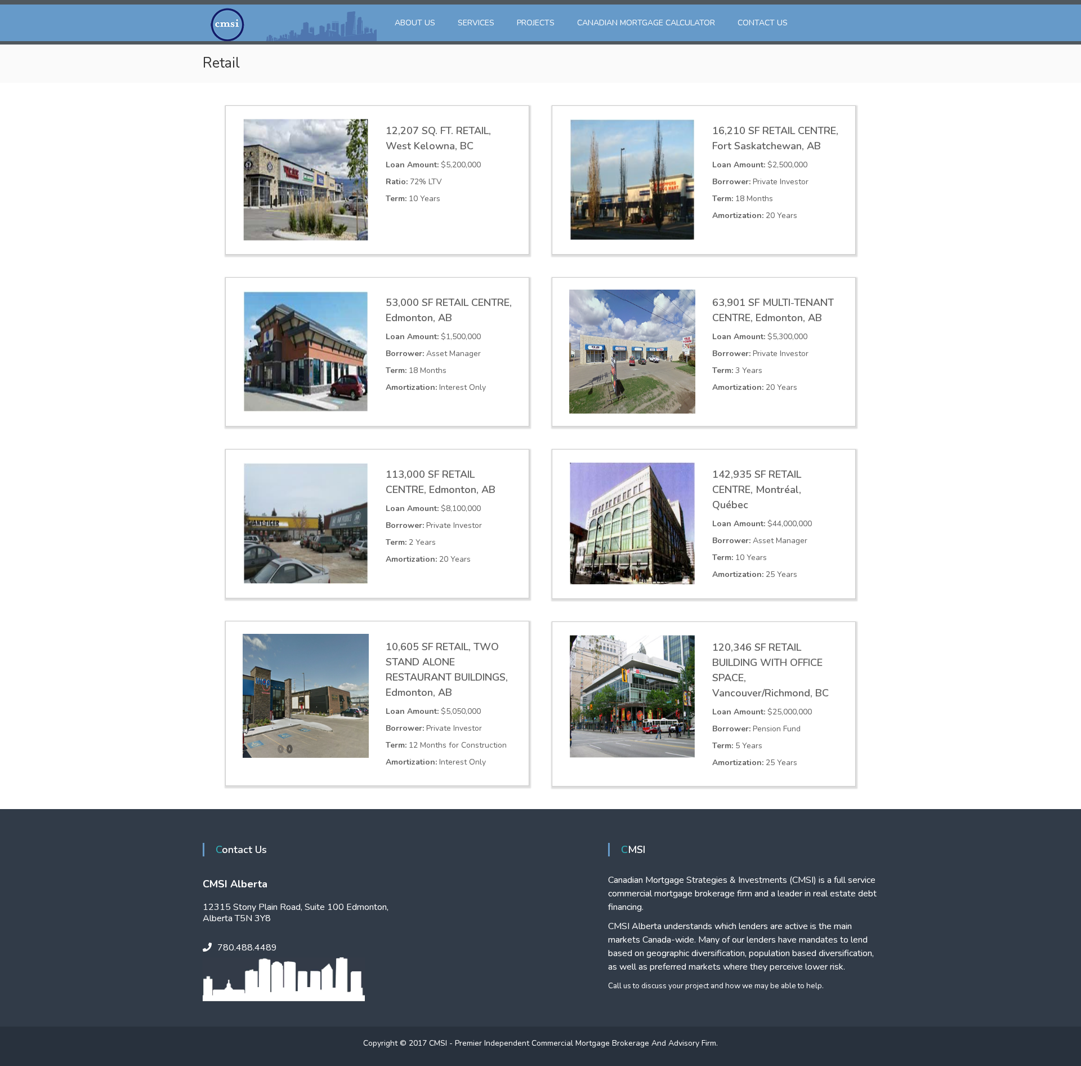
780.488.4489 (247, 947)
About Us (415, 22)
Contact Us (763, 22)
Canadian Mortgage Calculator (646, 22)
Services (476, 22)
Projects (536, 22)
